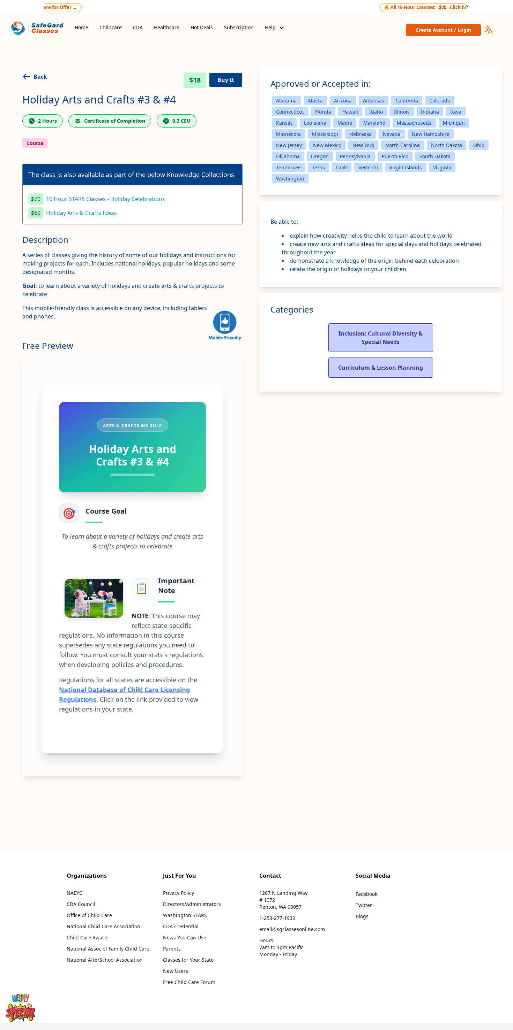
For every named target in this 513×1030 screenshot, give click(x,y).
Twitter (364, 905)
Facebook (366, 894)
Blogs (362, 916)
